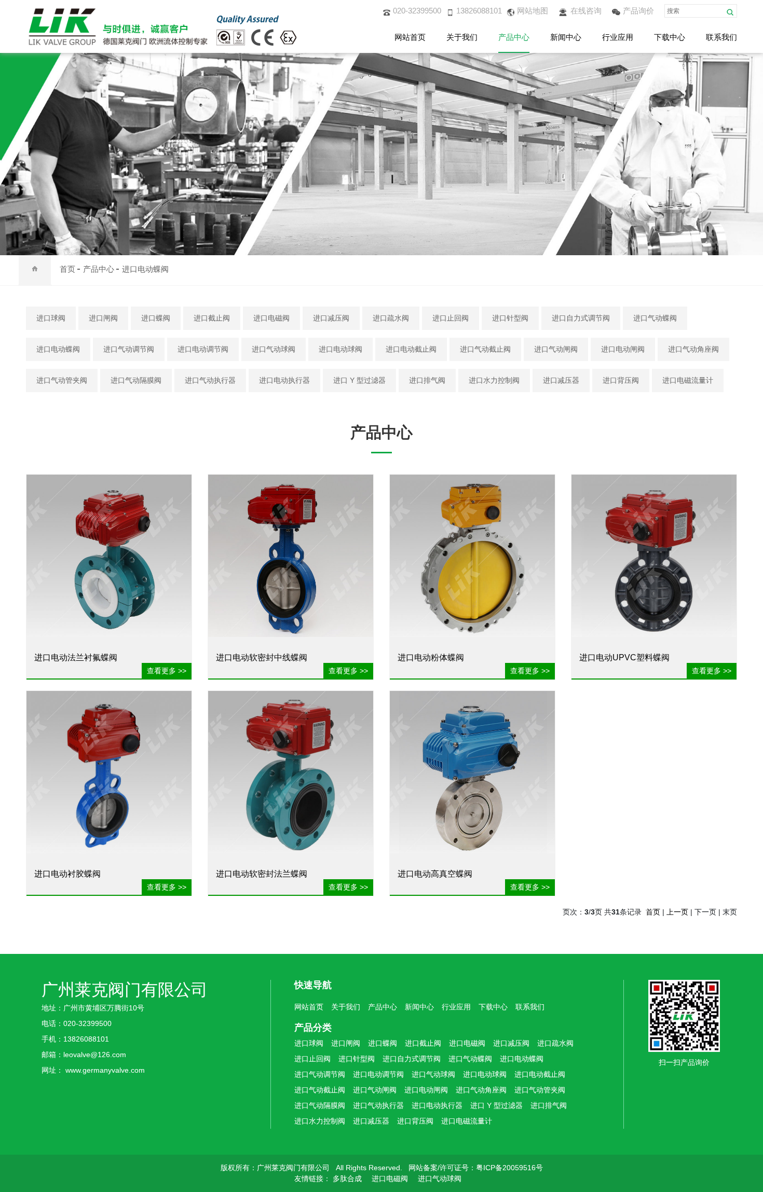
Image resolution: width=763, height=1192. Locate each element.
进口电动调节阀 (203, 349)
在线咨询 (586, 10)
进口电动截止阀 (411, 349)
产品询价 (638, 10)
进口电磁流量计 (687, 380)
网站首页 (410, 37)
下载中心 (669, 37)
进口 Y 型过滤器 (359, 380)
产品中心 (513, 37)
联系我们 (721, 37)
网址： (53, 1070)
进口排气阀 (427, 380)
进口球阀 (50, 318)
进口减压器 (561, 380)
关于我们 (462, 37)
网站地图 (532, 10)
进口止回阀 (450, 318)
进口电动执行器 (284, 380)
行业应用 (617, 37)
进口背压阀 (621, 380)
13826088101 (479, 10)
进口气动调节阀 (128, 349)
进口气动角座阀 (693, 349)
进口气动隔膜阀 (136, 380)
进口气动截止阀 (485, 349)
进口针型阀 (510, 318)
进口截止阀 (212, 318)
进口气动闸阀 (556, 349)
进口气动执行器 (210, 380)
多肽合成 (347, 1178)
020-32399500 (417, 10)
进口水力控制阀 (494, 380)
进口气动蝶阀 (655, 318)
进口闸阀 (103, 318)
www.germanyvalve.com (105, 1070)
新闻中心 (565, 37)
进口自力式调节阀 (581, 318)
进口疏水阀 (391, 318)
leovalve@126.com (94, 1054)
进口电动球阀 (340, 349)
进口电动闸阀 (623, 349)
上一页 (677, 912)
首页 (67, 269)
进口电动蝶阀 (145, 269)
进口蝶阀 (155, 318)
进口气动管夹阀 (61, 380)
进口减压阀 (331, 318)
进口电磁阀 (271, 318)
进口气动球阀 (273, 349)
